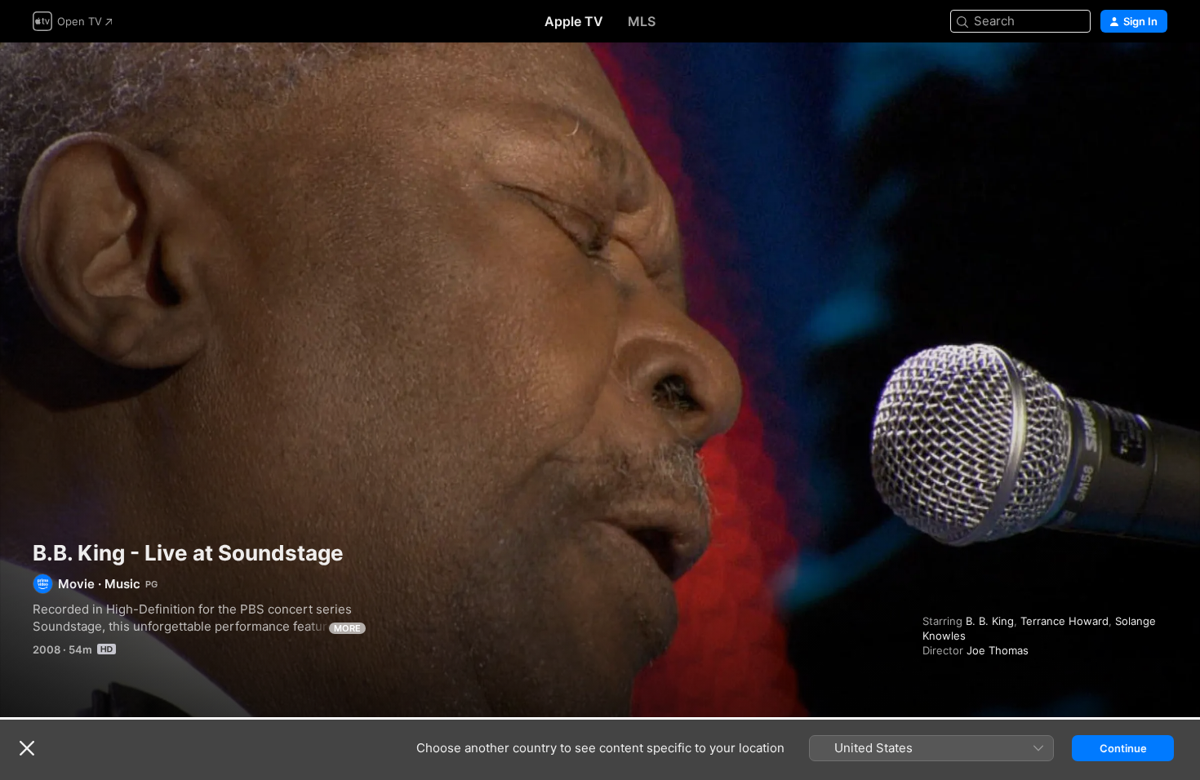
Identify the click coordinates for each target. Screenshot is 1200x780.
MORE (347, 628)
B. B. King (990, 620)
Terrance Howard (1064, 620)
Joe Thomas (998, 650)
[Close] (27, 748)
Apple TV (573, 21)
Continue (1123, 748)
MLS (642, 21)
